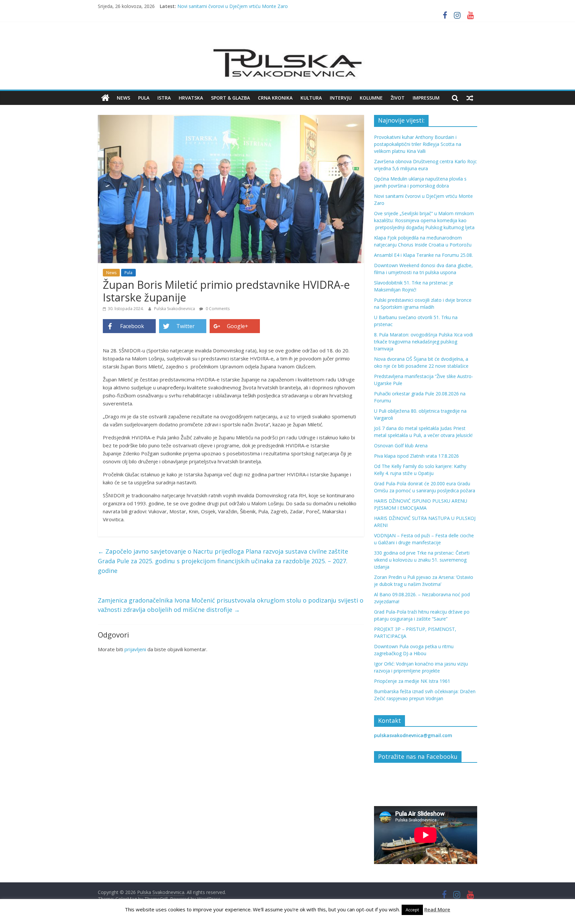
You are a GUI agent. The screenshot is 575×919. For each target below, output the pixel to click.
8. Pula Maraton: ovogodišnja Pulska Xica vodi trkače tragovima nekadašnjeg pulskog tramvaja (423, 341)
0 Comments (217, 308)
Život (398, 98)
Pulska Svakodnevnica (175, 308)
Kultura (311, 98)
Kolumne (371, 98)
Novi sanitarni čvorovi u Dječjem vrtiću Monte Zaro (232, 8)
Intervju (341, 98)
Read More (437, 909)
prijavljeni (135, 649)
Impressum (426, 98)
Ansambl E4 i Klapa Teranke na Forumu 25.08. (423, 255)
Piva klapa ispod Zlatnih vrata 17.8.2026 (416, 456)
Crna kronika (275, 98)
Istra (164, 98)
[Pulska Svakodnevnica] (105, 98)
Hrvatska (191, 98)
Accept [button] (412, 910)
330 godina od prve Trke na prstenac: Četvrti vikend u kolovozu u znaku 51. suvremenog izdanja (422, 560)
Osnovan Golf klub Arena (401, 445)
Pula (143, 98)
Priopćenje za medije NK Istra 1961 (412, 681)
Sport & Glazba (230, 98)
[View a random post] (470, 98)
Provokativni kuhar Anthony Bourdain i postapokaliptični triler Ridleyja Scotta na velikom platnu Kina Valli (417, 144)
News (123, 98)
